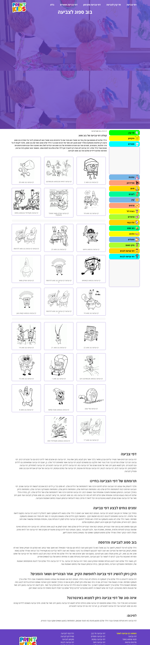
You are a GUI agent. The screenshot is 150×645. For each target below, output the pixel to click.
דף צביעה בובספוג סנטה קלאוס (58, 410)
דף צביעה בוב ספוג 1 (59, 379)
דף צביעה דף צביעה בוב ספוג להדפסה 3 (58, 312)
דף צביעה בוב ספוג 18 (91, 213)
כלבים (131, 234)
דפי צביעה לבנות (127, 256)
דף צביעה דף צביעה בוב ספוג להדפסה (26, 248)
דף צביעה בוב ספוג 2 (91, 182)
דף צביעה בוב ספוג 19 (91, 313)
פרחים (131, 205)
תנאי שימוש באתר (129, 639)
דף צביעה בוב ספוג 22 (91, 347)
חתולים (131, 239)
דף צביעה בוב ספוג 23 (58, 249)
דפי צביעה (131, 4)
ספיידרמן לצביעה (67, 636)
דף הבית (104, 131)
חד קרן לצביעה (113, 4)
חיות (132, 188)
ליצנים (131, 194)
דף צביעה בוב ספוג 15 (26, 379)
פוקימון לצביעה (68, 639)
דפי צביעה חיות (99, 642)
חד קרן (131, 132)
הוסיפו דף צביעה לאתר (126, 633)
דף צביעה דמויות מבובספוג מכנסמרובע (59, 181)
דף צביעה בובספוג (91, 280)
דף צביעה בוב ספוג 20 (26, 182)
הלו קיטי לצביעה (67, 633)
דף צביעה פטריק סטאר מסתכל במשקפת (59, 214)
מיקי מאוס (130, 245)
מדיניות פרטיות (130, 642)
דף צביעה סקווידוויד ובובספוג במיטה (26, 213)
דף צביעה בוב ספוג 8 (26, 410)
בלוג (52, 4)
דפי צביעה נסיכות (98, 639)
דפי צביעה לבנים (127, 251)
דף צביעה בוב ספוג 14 (26, 347)
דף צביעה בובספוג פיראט (91, 249)
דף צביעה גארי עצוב (91, 409)
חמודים (131, 144)
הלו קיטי (130, 222)
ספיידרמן (130, 183)
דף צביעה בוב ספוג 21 (58, 347)
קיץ (132, 199)
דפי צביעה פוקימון (92, 4)
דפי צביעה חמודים (68, 4)
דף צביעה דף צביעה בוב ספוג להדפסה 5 (58, 281)
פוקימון (131, 138)
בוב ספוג (130, 228)
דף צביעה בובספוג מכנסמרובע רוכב (91, 379)
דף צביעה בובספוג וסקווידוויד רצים (59, 441)
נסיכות (131, 177)
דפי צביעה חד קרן (98, 633)
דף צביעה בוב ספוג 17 (91, 440)
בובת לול (130, 211)
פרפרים (131, 217)
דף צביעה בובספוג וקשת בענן (26, 313)
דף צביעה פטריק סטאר (26, 280)
